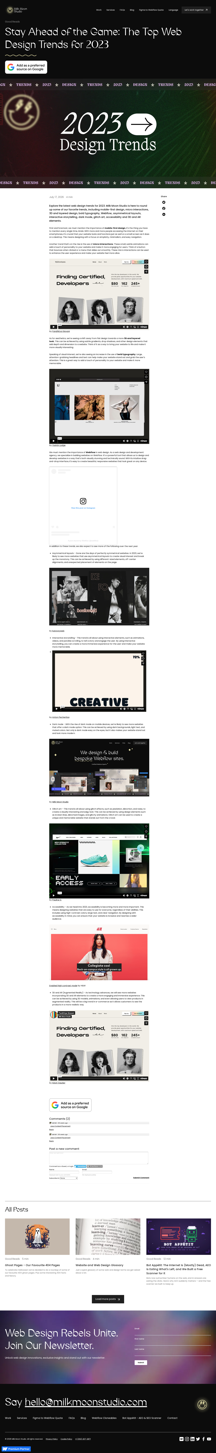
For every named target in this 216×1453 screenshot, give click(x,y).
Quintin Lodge (59, 445)
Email (84, 1169)
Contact (172, 1418)
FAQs (122, 10)
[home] (16, 10)
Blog (132, 10)
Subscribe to (54, 1178)
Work (99, 10)
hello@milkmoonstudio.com (86, 1402)
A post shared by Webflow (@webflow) (83, 541)
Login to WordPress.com (95, 1166)
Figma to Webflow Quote (151, 10)
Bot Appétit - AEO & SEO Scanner (141, 1418)
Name (51, 1169)
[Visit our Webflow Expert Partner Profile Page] (16, 1449)
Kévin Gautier (58, 1082)
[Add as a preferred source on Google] (26, 65)
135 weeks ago (63, 1123)
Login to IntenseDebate (80, 1166)
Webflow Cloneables (104, 1418)
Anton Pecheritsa (60, 717)
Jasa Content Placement (60, 1126)
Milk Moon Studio (60, 801)
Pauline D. (57, 899)
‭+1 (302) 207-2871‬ (83, 1439)
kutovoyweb (58, 630)
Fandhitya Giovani (61, 331)
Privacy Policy (52, 1439)
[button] (173, 10)
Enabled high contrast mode (63, 985)
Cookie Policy (66, 1439)
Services (110, 10)
